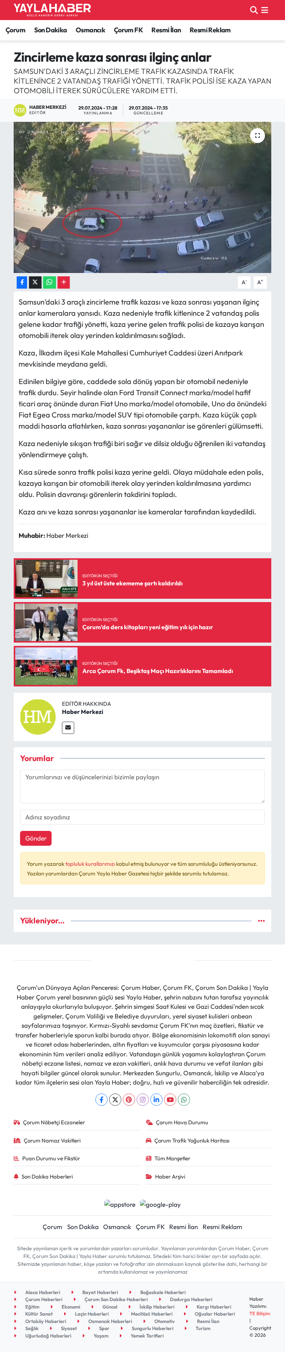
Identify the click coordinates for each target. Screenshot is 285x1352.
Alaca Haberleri (42, 1292)
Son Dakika (50, 30)
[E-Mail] (68, 728)
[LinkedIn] (156, 1099)
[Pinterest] (129, 1099)
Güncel (109, 1307)
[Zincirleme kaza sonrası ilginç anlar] (143, 197)
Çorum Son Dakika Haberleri (115, 1299)
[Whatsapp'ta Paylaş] (49, 282)
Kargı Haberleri (213, 1307)
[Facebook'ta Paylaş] (22, 282)
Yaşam (100, 1336)
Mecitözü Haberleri (151, 1314)
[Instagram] (143, 1099)
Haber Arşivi (170, 1176)
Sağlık (31, 1328)
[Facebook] (101, 1099)
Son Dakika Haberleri (47, 1176)
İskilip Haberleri (156, 1307)
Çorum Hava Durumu (182, 1122)
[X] (115, 1099)
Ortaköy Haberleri (45, 1321)
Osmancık (90, 30)
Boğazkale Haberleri (162, 1292)
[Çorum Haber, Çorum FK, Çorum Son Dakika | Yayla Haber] (52, 10)
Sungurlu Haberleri (152, 1328)
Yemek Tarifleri (147, 1336)
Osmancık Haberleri (109, 1321)
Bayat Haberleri (99, 1292)
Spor (103, 1328)
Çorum (15, 30)
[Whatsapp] (184, 1099)
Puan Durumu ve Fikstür (51, 1158)
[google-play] (160, 1203)
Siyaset (68, 1328)
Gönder (36, 838)
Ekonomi (70, 1307)
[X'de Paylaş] (35, 282)
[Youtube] (170, 1099)
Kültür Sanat (38, 1314)
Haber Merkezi (82, 711)
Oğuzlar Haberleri (214, 1314)
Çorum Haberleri (43, 1299)
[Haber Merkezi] (38, 716)
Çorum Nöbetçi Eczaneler (54, 1122)
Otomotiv (164, 1321)
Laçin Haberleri (91, 1314)
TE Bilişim (259, 1313)
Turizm (202, 1328)
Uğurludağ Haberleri (47, 1336)
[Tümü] (261, 920)
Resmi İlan (166, 30)
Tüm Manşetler (172, 1158)
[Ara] (254, 10)
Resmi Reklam (210, 30)
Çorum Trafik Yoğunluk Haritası (191, 1140)
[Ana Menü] (264, 10)
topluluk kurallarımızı (90, 863)
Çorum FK (128, 30)
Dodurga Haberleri (190, 1299)
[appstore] (119, 1203)
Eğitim (31, 1307)
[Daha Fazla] (64, 282)
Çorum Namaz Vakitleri (52, 1140)
